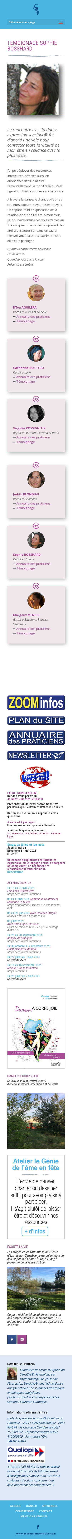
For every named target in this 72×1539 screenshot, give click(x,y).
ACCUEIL (15, 1506)
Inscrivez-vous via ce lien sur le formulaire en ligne (34, 834)
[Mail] (22, 1339)
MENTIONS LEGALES (34, 1516)
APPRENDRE (50, 1506)
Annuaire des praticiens (33, 316)
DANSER (31, 1506)
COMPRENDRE (24, 1511)
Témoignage (24, 321)
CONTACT (45, 1511)
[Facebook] (12, 1339)
